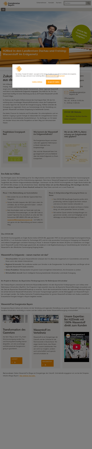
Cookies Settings (37, 82)
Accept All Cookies (53, 82)
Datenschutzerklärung (52, 76)
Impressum (62, 76)
